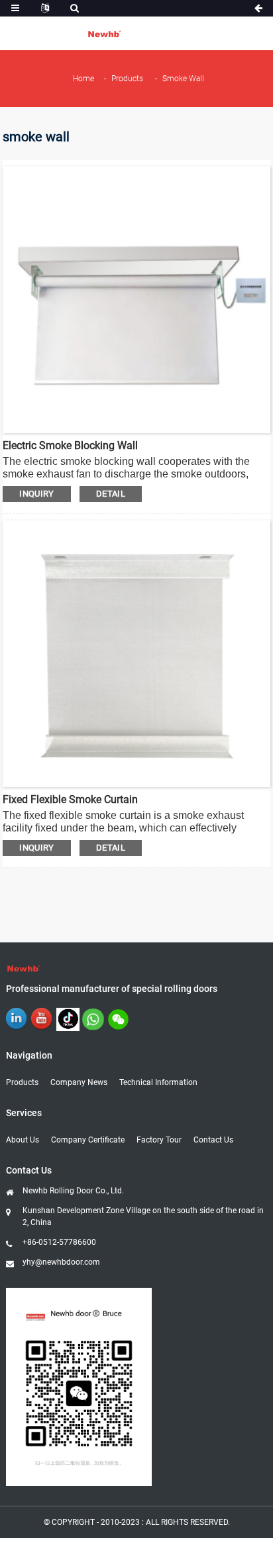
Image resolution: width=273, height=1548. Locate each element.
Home (83, 78)
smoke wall (183, 78)
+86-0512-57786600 (59, 1242)
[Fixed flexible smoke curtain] (136, 652)
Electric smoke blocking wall (70, 445)
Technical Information (158, 1082)
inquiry (36, 494)
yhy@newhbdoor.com (61, 1262)
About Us (22, 1139)
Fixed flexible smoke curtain (70, 799)
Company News (78, 1082)
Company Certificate (88, 1139)
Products (127, 78)
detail (110, 494)
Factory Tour (159, 1139)
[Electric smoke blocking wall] (136, 299)
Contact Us (213, 1139)
